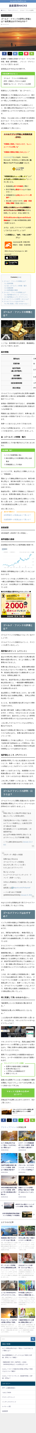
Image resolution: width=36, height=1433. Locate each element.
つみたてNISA (6, 1392)
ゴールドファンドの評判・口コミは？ (15, 299)
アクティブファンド (7, 15)
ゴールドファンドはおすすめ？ (13, 301)
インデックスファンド (9, 1401)
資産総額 (8, 288)
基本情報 (8, 283)
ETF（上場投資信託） (9, 1388)
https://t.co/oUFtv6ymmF (21, 887)
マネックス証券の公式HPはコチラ (18, 1093)
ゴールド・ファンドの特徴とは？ (14, 281)
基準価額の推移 (11, 290)
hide (19, 277)
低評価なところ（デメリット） (16, 297)
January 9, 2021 (26, 895)
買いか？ (17, 519)
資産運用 (5, 1411)
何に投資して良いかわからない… (17, 303)
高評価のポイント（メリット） (16, 294)
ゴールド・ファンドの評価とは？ (14, 292)
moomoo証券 (8, 157)
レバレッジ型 (6, 1406)
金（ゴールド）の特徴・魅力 (15, 285)
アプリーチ (14, 254)
